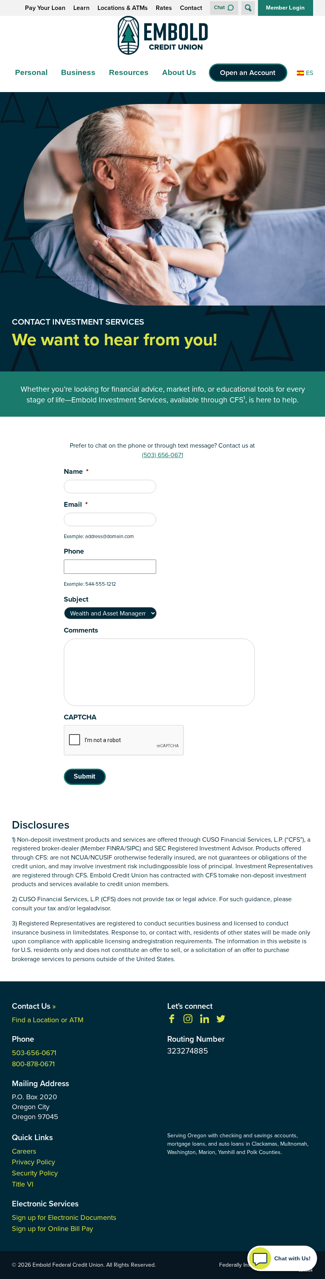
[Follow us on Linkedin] (204, 1020)
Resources (129, 73)
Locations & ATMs (123, 8)
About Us (179, 73)
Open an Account (247, 72)
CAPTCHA (80, 717)
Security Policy (35, 1173)
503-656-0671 (34, 1053)
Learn (81, 8)
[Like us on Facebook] (171, 1020)
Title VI (22, 1184)
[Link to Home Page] (162, 36)
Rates (164, 8)
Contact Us (34, 1006)
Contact (191, 8)
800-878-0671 (33, 1064)
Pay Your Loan (45, 8)
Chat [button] (219, 7)
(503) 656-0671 (162, 454)
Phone (74, 551)
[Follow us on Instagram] (188, 1020)
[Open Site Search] (248, 8)
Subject (76, 599)
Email (76, 504)
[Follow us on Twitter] (220, 1020)
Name (76, 471)
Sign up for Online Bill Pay (52, 1228)
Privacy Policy (33, 1162)
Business (78, 73)
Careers (24, 1151)
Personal (31, 73)
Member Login (285, 7)
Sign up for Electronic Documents (64, 1217)
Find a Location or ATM (48, 1020)
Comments (81, 630)
